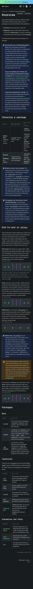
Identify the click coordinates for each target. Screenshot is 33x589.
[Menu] (30, 6)
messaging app (9, 78)
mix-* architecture (9, 391)
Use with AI (27, 13)
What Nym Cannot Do (24, 561)
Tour (17, 426)
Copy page (20, 13)
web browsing (20, 78)
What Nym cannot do (23, 98)
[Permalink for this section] (27, 117)
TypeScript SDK (15, 156)
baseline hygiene (25, 61)
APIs (4, 544)
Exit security (11, 376)
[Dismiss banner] (31, 2)
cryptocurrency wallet (21, 76)
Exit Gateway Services (21, 372)
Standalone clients (6, 529)
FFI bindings (14, 185)
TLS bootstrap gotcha (15, 195)
